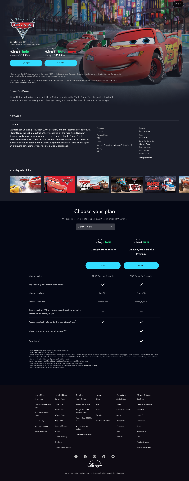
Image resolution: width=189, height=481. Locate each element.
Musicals (119, 404)
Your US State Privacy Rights (41, 414)
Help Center (59, 420)
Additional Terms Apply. (28, 83)
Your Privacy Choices (41, 426)
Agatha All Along (143, 442)
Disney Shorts (120, 420)
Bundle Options (81, 399)
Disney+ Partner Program (63, 447)
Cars (138, 437)
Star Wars (99, 415)
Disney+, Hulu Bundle (83, 404)
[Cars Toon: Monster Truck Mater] (126, 184)
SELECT (26, 63)
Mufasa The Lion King (144, 447)
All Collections (121, 399)
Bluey (139, 426)
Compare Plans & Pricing (84, 434)
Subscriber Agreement (42, 421)
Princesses (119, 437)
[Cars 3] (25, 184)
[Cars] (59, 184)
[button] (63, 395)
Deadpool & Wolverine (144, 404)
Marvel (98, 410)
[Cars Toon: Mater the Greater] (160, 184)
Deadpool (140, 399)
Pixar (97, 404)
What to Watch (60, 415)
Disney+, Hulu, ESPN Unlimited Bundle (82, 411)
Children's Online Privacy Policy (43, 406)
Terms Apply (33, 350)
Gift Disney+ (59, 442)
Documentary (120, 426)
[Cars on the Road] (93, 184)
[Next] (184, 184)
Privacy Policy (39, 399)
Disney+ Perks (59, 404)
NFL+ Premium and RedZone (82, 427)
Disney (98, 399)
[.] (76, 456)
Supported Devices (61, 426)
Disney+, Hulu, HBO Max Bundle (84, 419)
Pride (118, 431)
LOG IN (178, 4)
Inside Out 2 (141, 410)
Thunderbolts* (142, 431)
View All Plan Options (19, 91)
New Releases (59, 410)
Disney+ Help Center (90, 365)
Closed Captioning (61, 437)
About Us (58, 431)
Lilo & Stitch (141, 420)
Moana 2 (140, 415)
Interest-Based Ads (41, 432)
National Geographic (103, 420)
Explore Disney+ (60, 399)
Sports (118, 415)
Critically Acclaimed (123, 410)
